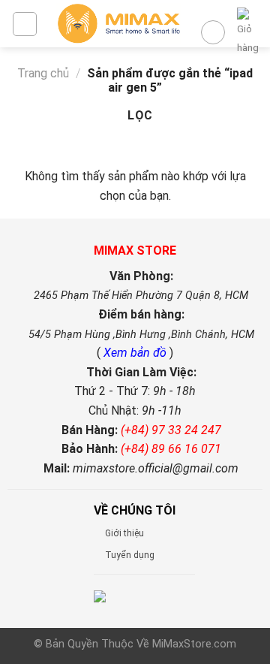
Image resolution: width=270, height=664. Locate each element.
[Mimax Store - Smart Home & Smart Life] (119, 23)
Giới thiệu (124, 533)
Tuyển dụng (129, 555)
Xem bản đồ (137, 353)
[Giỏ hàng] (248, 32)
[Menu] (25, 24)
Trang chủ (43, 73)
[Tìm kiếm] (213, 32)
